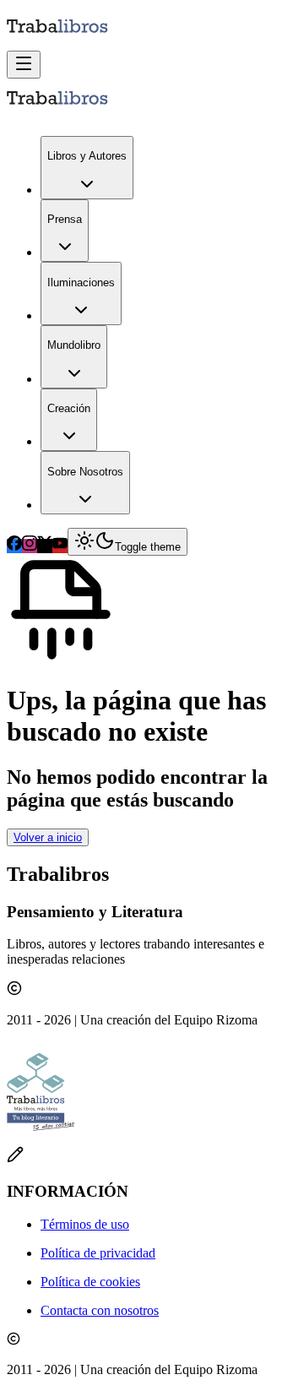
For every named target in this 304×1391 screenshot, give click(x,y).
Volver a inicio (48, 837)
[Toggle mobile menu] (24, 65)
